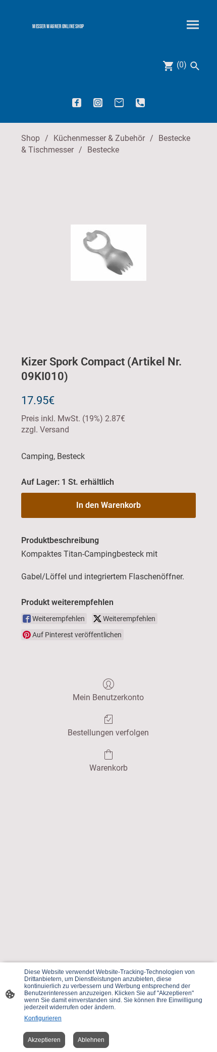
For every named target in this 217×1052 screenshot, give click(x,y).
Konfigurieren (43, 1018)
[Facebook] (76, 102)
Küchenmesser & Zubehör (99, 138)
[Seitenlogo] (58, 35)
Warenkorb (108, 768)
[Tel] (140, 102)
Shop (30, 138)
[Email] (119, 102)
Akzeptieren (44, 1039)
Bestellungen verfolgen (108, 732)
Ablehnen (91, 1039)
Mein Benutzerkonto (108, 697)
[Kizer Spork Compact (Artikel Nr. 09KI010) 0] (108, 252)
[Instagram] (97, 102)
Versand (54, 429)
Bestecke (103, 150)
